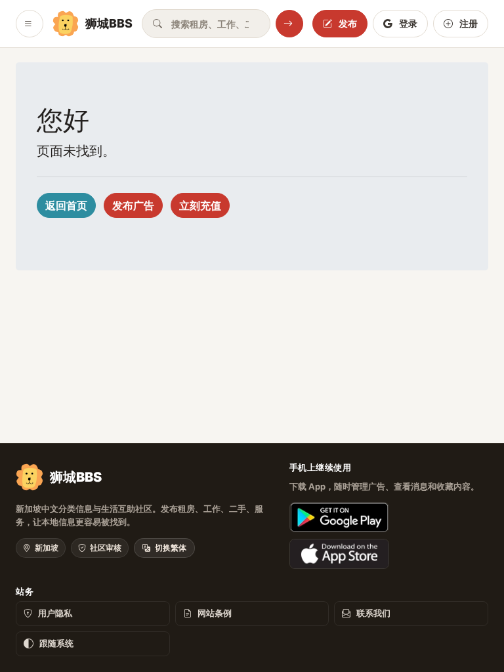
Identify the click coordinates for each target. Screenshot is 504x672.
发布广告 (133, 205)
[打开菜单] (29, 23)
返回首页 (66, 205)
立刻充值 (200, 205)
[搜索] (289, 23)
